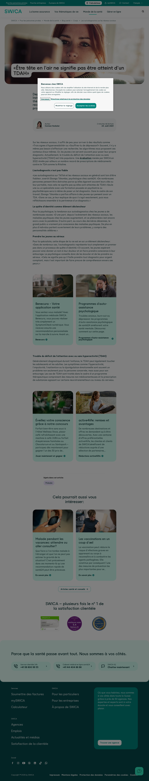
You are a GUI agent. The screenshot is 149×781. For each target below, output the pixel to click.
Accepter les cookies (86, 106)
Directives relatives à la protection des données (70, 99)
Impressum (45, 99)
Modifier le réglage (64, 106)
